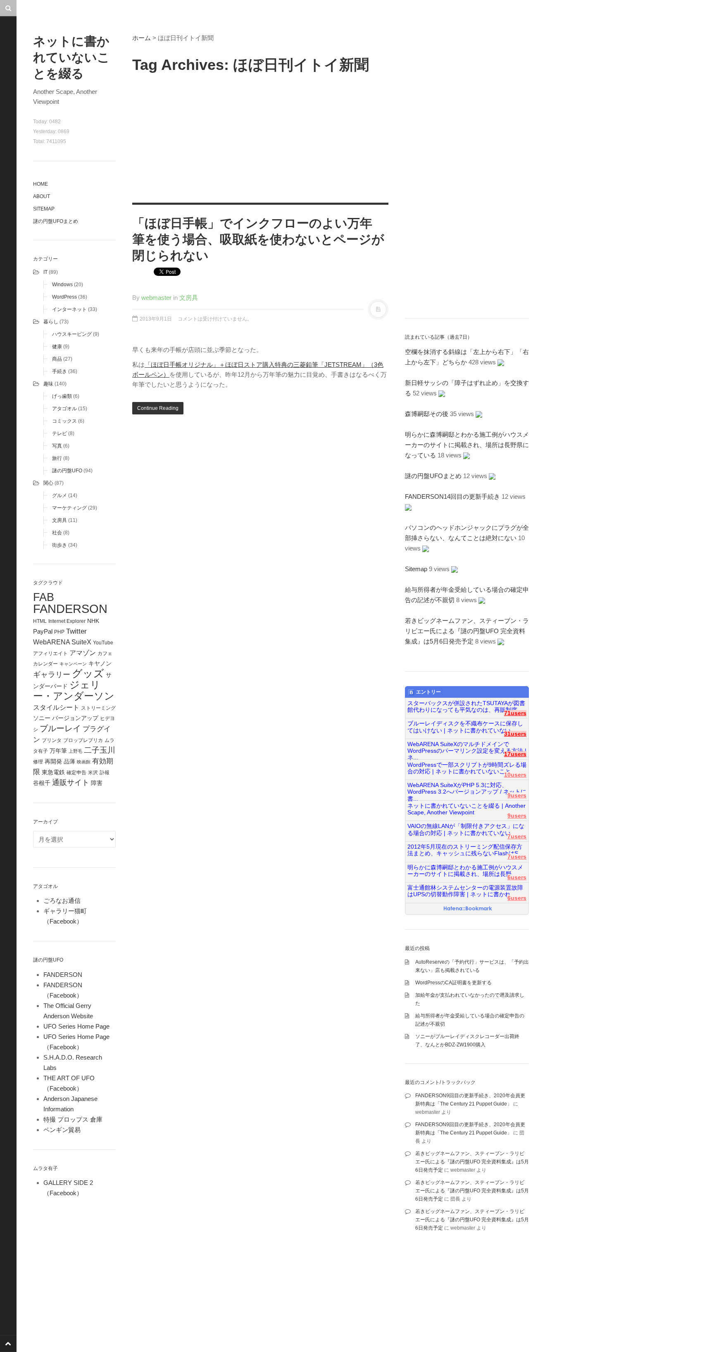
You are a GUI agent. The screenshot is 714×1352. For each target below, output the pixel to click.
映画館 (83, 761)
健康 (57, 346)
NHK (93, 621)
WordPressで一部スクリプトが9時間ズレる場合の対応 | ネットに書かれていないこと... (466, 768)
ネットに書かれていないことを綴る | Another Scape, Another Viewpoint (466, 809)
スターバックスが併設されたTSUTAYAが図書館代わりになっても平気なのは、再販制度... (466, 706)
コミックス (64, 421)
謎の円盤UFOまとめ (55, 221)
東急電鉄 (53, 772)
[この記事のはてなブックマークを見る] (500, 362)
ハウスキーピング (72, 334)
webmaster (156, 297)
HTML (40, 621)
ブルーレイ (60, 728)
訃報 (104, 772)
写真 (57, 446)
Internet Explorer (67, 621)
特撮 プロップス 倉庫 (72, 1119)
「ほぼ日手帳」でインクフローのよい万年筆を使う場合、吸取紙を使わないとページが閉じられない (258, 239)
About (41, 196)
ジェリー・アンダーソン (73, 690)
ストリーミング (98, 708)
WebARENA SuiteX (62, 642)
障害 (96, 783)
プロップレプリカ (83, 740)
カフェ (105, 653)
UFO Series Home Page (76, 1026)
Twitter (76, 631)
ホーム (141, 37)
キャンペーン (73, 663)
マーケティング (69, 508)
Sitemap (44, 209)
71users (515, 713)
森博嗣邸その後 (426, 413)
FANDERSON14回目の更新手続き (452, 496)
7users (516, 836)
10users (515, 775)
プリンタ (52, 740)
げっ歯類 (62, 396)
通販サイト (70, 782)
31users (515, 734)
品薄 (69, 761)
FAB (43, 597)
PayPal (42, 631)
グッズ (88, 673)
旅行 (57, 458)
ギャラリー (51, 674)
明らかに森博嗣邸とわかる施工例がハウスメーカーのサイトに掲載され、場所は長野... (465, 870)
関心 (48, 483)
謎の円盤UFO (67, 471)
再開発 (53, 761)
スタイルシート (56, 707)
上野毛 (75, 751)
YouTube (103, 643)
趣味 (48, 384)
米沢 (93, 772)
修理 (38, 762)
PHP (59, 632)
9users (516, 795)
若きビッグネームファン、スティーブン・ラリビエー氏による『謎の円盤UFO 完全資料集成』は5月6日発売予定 (467, 631)
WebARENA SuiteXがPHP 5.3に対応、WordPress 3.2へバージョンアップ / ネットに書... (466, 788)
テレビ (59, 433)
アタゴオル (64, 409)
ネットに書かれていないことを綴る (71, 57)
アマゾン (82, 652)
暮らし (50, 322)
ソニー (41, 718)
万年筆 (58, 750)
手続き (59, 371)
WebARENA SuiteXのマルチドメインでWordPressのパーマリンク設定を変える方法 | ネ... (466, 747)
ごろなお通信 (62, 900)
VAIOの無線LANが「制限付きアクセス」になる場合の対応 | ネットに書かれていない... (465, 829)
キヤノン (100, 663)
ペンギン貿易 (62, 1129)
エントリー (428, 692)
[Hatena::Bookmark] (468, 909)
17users (515, 754)
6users (516, 877)
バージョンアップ (75, 718)
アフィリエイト (50, 653)
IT (45, 272)
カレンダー (45, 664)
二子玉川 (99, 750)
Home (40, 184)
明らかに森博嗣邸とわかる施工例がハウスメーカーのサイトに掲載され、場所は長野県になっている (467, 445)
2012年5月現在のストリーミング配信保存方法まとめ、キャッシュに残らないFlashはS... (465, 850)
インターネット (69, 309)
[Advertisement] (260, 136)
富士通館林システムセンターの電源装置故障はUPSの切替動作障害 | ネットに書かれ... (465, 891)
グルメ (59, 495)
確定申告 (76, 772)
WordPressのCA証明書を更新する (453, 983)
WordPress (64, 297)
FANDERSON (70, 608)
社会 (57, 533)
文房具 (59, 520)
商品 (57, 359)
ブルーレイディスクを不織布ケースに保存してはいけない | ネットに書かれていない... (465, 726)
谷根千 (41, 783)
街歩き (59, 545)
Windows (62, 284)
